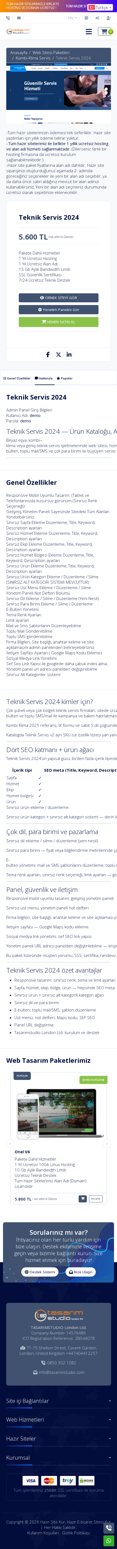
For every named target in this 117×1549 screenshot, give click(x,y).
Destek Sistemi (42, 1272)
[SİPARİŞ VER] (83, 1198)
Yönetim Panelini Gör (60, 309)
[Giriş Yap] (97, 17)
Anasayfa (18, 52)
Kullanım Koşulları (43, 1532)
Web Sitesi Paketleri (51, 52)
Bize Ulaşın (83, 1272)
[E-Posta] (18, 17)
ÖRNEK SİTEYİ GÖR (60, 297)
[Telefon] (9, 17)
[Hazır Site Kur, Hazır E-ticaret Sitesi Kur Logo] (17, 31)
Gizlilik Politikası (76, 1532)
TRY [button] (71, 17)
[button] (89, 31)
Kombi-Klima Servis (33, 58)
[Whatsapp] (108, 1540)
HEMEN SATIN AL (60, 321)
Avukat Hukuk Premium (38, 1151)
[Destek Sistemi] (86, 17)
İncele (95, 1198)
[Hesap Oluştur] (107, 17)
